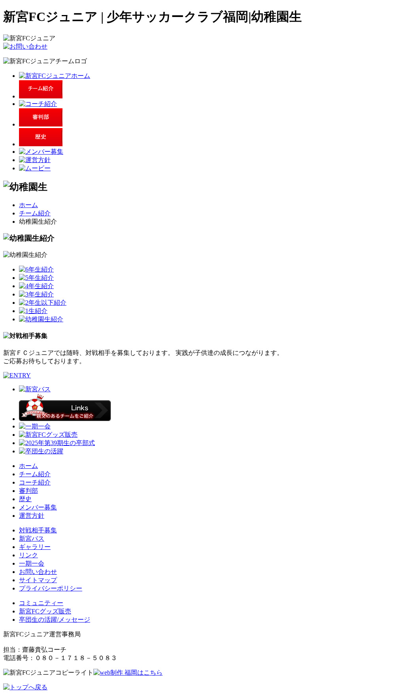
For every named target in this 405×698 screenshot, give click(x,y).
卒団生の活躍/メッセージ (54, 619)
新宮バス (31, 538)
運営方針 (31, 515)
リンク (28, 555)
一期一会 (31, 563)
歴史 (25, 499)
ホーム (28, 205)
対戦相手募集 (38, 530)
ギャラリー (35, 546)
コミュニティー (41, 603)
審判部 (28, 490)
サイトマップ (38, 580)
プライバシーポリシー (50, 588)
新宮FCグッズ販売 (45, 611)
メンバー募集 (38, 507)
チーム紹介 (35, 213)
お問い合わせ (38, 571)
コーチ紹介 (35, 482)
